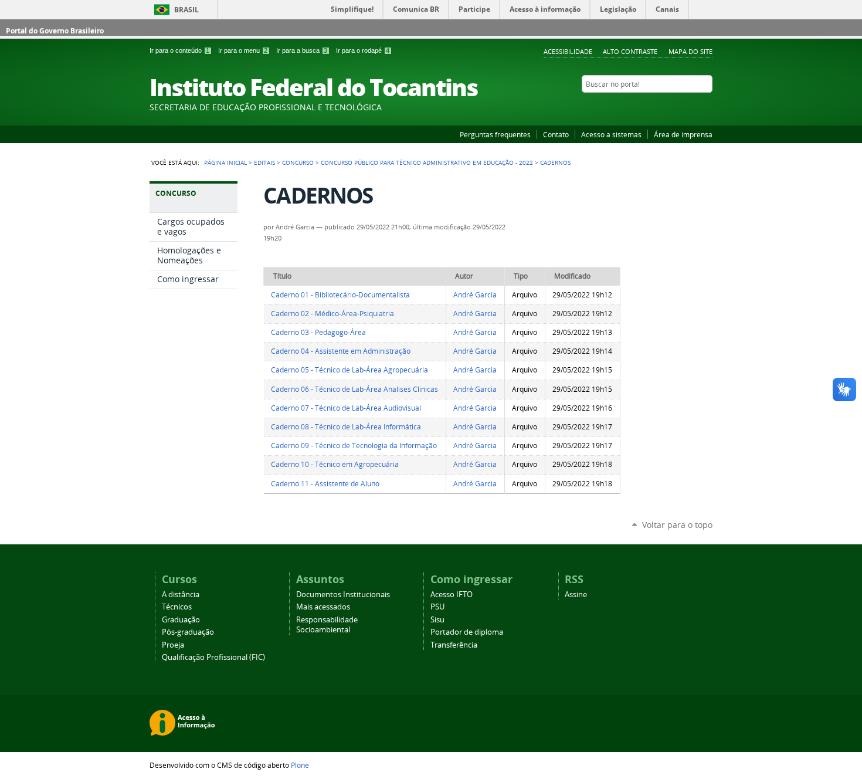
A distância (180, 595)
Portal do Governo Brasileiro (55, 31)
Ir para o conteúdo (179, 50)
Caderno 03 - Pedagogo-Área (318, 332)
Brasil (186, 10)
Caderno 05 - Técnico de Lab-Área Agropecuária (349, 370)
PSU (437, 607)
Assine (576, 595)
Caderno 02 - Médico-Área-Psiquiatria (332, 314)
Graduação (181, 620)
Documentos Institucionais (343, 595)
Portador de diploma (466, 632)
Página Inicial (225, 162)
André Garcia (475, 295)
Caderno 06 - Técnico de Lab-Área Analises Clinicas (354, 389)
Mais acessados (323, 607)
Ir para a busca (301, 50)
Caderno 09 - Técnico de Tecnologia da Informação (354, 446)
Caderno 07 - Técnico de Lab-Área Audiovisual (346, 408)
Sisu (437, 620)
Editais (264, 162)
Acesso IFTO (451, 595)
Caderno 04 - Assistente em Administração (340, 351)
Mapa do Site (690, 51)
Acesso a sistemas (611, 134)
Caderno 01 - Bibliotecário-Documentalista (340, 295)
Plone (300, 765)
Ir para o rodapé (362, 50)
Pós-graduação (188, 632)
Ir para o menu (242, 50)
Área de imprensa (683, 134)
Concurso (298, 162)
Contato (556, 134)
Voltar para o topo (677, 524)
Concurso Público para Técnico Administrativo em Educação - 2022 (427, 162)
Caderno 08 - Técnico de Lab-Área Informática (346, 427)
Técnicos (177, 607)
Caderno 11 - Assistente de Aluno (325, 484)
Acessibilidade (568, 51)
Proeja (173, 645)
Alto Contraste (630, 51)
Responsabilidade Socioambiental (327, 625)
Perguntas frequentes (495, 134)
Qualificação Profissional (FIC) (213, 657)
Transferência (453, 645)
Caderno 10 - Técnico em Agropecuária (335, 464)
